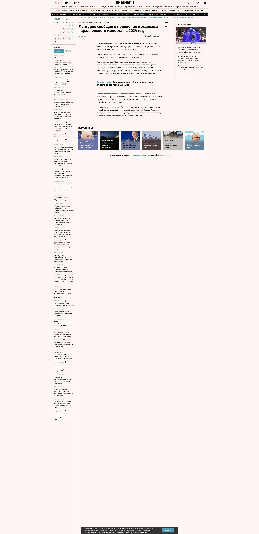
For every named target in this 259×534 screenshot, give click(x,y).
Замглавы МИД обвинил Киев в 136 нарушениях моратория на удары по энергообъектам (62, 234)
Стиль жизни (168, 7)
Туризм (197, 10)
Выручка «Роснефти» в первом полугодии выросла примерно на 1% (64, 344)
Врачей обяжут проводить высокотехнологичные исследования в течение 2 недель (63, 187)
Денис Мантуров (104, 49)
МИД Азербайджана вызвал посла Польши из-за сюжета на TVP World (63, 324)
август (68, 19)
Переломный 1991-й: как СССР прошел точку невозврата (149, 17)
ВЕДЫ (58, 10)
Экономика (84, 7)
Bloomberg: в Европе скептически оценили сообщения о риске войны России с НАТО (63, 392)
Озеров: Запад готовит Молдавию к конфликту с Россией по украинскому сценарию (63, 115)
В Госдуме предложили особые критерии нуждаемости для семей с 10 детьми (64, 209)
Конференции (188, 10)
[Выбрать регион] (189, 3)
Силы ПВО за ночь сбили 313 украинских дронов (62, 199)
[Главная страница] (126, 3)
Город (92, 10)
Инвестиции (102, 7)
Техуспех (164, 10)
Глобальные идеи (66, 7)
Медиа (120, 7)
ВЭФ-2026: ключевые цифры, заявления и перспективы (96, 17)
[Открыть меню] (205, 3)
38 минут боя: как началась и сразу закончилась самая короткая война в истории (63, 279)
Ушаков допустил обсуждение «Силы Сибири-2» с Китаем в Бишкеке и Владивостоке (63, 356)
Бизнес (76, 7)
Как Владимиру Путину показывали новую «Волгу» (64, 304)
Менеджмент (157, 7)
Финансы (93, 7)
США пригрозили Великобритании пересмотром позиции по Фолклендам (63, 258)
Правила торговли (68, 10)
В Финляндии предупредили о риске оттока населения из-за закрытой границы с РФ (62, 61)
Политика (139, 7)
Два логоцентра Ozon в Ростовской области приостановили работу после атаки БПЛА (62, 221)
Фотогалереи (194, 7)
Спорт (179, 10)
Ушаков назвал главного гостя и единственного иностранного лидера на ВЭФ (62, 405)
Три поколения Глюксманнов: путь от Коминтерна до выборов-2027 (61, 368)
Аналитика (109, 10)
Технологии (112, 7)
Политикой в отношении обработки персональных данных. (127, 532)
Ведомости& (100, 10)
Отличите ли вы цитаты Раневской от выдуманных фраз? (63, 139)
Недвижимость (129, 7)
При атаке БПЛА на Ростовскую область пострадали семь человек (63, 269)
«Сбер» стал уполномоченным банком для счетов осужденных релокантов (63, 380)
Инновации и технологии (151, 10)
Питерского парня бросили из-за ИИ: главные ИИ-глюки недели (63, 104)
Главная (81, 22)
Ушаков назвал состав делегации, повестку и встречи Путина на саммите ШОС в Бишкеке (63, 417)
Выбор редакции (123, 17)
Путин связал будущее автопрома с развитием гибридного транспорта (62, 334)
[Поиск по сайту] (193, 3)
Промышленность (135, 10)
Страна (124, 10)
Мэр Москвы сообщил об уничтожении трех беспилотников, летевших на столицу (63, 162)
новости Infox (85, 128)
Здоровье (172, 10)
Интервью (177, 7)
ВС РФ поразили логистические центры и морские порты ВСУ (62, 92)
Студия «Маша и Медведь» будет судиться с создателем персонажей (63, 291)
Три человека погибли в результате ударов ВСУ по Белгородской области (63, 82)
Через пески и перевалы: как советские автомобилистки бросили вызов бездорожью (63, 175)
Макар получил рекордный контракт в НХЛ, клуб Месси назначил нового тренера (64, 72)
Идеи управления (82, 10)
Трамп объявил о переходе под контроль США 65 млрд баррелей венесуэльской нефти (63, 150)
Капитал (117, 10)
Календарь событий (57, 19)
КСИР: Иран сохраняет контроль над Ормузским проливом (63, 314)
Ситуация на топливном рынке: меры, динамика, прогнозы (189, 17)
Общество (147, 7)
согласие (115, 530)
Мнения (185, 7)
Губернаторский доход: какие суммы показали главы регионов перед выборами (62, 246)
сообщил (101, 46)
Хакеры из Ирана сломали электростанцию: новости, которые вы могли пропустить (63, 128)
